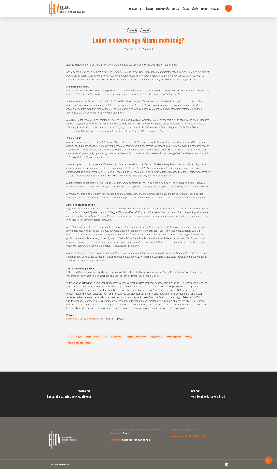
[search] (226, 6)
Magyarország (156, 336)
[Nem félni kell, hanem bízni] (207, 394)
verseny (188, 336)
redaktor (128, 49)
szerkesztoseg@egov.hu (136, 439)
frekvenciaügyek (75, 336)
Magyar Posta (116, 336)
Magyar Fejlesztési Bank (96, 336)
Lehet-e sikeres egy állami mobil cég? (85, 319)
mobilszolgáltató (174, 336)
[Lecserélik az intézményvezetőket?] (69, 394)
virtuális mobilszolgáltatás (79, 342)
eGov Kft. (126, 433)
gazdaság (133, 30)
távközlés (145, 30)
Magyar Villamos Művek (136, 336)
